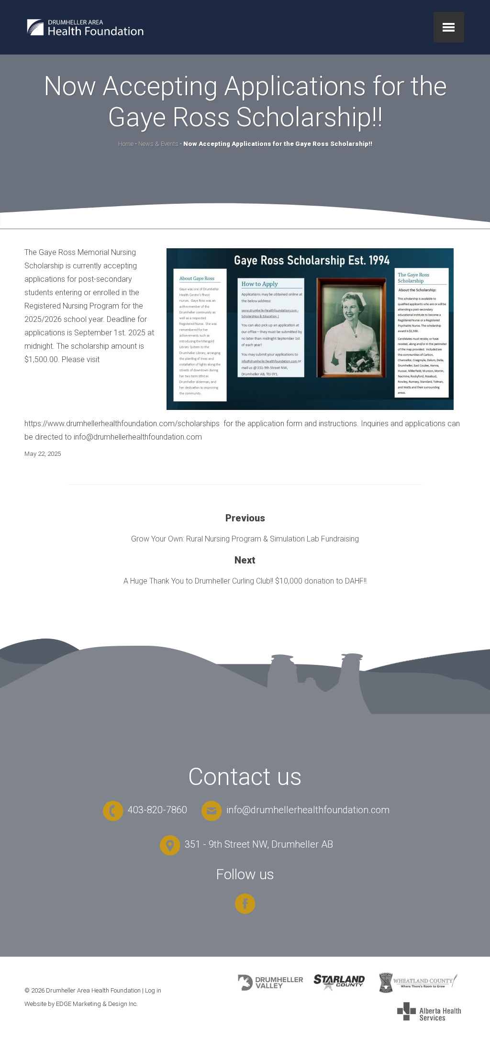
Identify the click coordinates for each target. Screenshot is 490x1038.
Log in (153, 990)
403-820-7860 (156, 810)
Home (126, 143)
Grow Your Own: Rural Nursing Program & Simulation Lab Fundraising (245, 538)
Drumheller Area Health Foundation (93, 990)
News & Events (158, 143)
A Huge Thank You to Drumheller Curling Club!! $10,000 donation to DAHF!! (245, 580)
